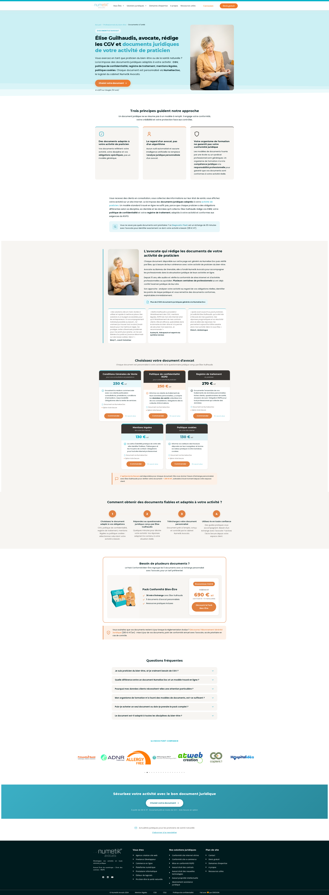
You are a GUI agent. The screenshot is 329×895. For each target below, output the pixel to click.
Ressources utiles (188, 6)
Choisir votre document (111, 83)
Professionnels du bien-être (114, 25)
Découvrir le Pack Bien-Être (204, 607)
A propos (174, 6)
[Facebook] (103, 877)
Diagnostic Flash (180, 225)
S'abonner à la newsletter (164, 832)
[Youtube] (112, 877)
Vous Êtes (117, 6)
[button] (77, 757)
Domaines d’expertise (158, 6)
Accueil (98, 25)
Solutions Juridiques (135, 6)
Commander (114, 416)
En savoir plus (130, 416)
